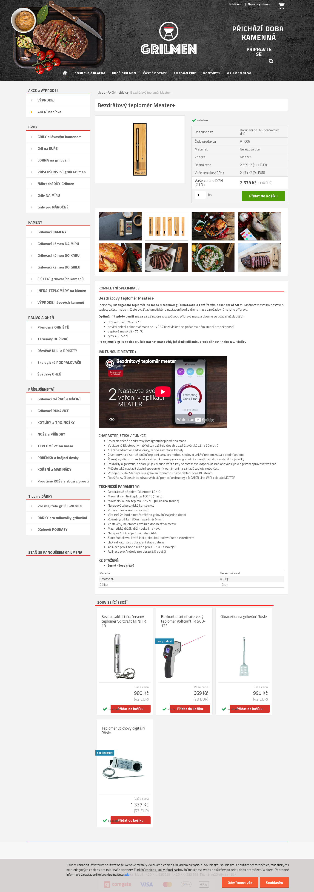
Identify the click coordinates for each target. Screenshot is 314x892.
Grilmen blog (239, 73)
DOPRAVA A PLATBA (89, 73)
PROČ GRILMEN (124, 73)
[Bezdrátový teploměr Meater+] (140, 117)
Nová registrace (259, 4)
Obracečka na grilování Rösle (243, 616)
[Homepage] (65, 73)
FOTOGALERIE (185, 73)
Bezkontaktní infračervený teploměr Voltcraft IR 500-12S (183, 621)
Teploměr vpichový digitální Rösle (123, 730)
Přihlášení (236, 4)
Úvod (101, 92)
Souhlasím (274, 882)
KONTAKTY (211, 73)
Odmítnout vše (240, 882)
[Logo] (169, 38)
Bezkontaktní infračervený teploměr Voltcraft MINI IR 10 (123, 621)
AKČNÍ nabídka (118, 92)
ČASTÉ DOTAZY (155, 73)
